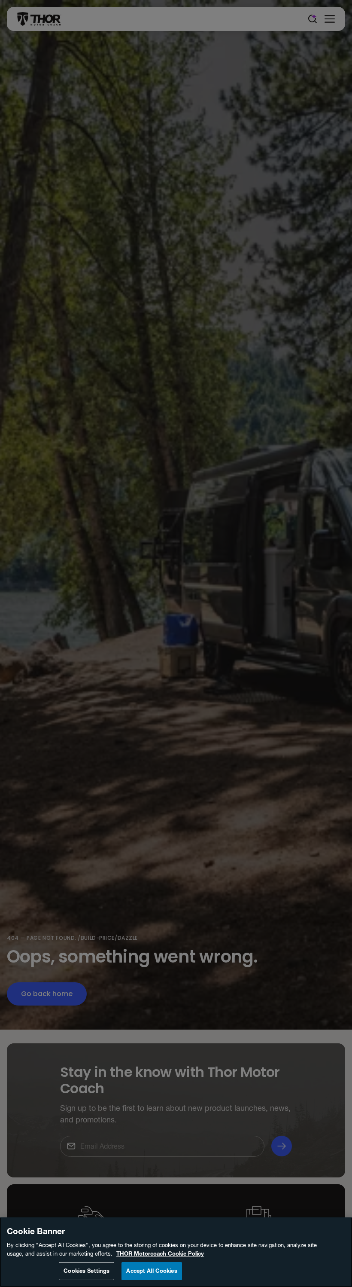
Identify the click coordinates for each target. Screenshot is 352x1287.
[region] (176, 1252)
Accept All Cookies (151, 1270)
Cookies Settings (86, 1270)
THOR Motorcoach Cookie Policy (160, 1253)
